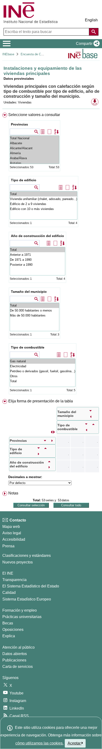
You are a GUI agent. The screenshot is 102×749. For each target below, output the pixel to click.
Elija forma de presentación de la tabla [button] (40, 401)
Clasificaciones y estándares (26, 556)
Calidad (9, 593)
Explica (8, 636)
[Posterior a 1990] (37, 264)
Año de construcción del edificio (37, 236)
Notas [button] (13, 493)
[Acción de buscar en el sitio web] (93, 32)
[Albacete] (34, 143)
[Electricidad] (42, 366)
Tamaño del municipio (29, 291)
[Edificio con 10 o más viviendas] (43, 208)
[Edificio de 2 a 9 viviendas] (43, 203)
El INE (7, 573)
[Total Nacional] (34, 138)
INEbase (8, 54)
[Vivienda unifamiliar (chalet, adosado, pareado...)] (43, 198)
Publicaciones (14, 660)
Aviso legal (11, 533)
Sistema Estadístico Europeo (26, 599)
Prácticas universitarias (22, 617)
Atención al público (18, 647)
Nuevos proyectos (17, 562)
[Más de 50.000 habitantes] (34, 315)
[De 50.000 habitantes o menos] (34, 310)
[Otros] (42, 376)
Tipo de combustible (27, 347)
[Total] (43, 193)
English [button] (91, 20)
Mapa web (11, 527)
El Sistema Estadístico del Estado (30, 586)
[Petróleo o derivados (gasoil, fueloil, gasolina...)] (42, 371)
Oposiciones (12, 630)
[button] (87, 43)
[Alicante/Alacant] (34, 148)
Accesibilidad (13, 539)
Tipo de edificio (23, 180)
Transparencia (14, 580)
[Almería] (34, 153)
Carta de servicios (17, 667)
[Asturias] (34, 163)
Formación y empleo (19, 610)
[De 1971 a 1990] (37, 259)
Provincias (19, 124)
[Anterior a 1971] (37, 254)
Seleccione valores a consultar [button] (34, 115)
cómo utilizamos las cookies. (39, 743)
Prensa (8, 546)
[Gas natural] (42, 361)
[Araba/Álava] (34, 158)
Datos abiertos (14, 654)
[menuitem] (51, 254)
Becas (7, 623)
